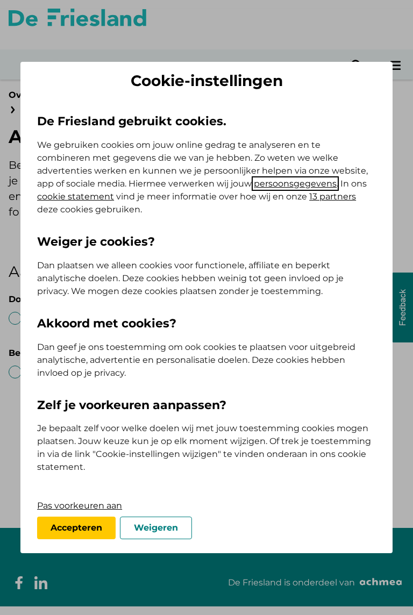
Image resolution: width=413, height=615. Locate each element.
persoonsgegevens (295, 183)
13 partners (332, 196)
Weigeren (156, 528)
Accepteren (76, 528)
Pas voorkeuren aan (79, 505)
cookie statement (75, 196)
